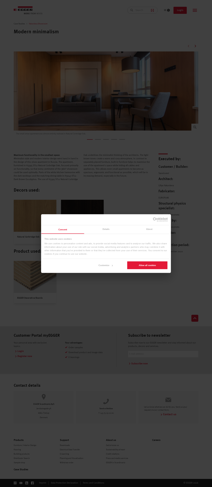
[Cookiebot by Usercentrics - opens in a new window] (155, 219)
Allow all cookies (147, 265)
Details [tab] (106, 229)
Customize (104, 265)
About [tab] (149, 229)
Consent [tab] (62, 229)
